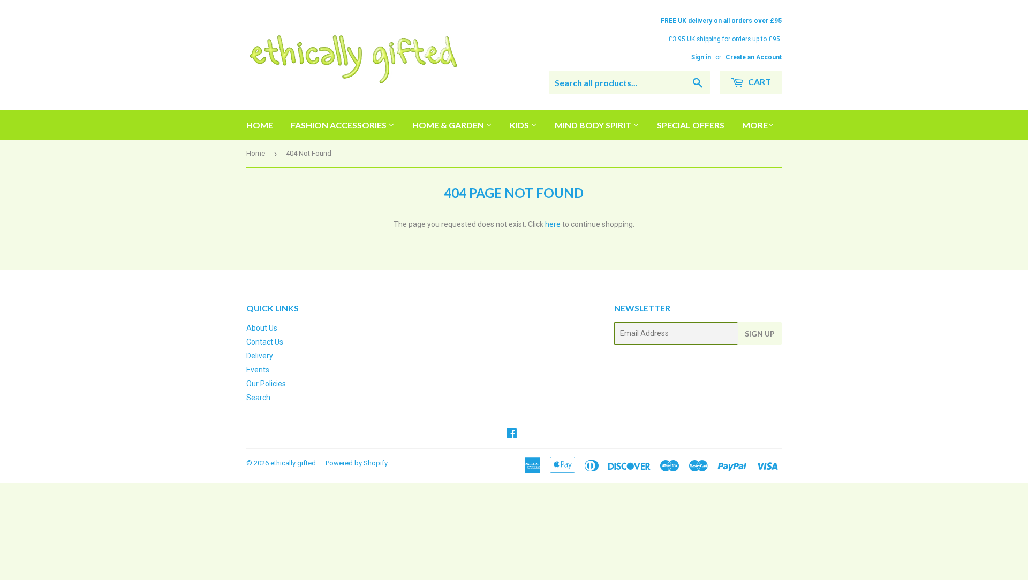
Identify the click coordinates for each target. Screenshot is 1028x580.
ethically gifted (293, 463)
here (553, 224)
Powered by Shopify (357, 463)
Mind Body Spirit (594, 125)
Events (257, 369)
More (755, 125)
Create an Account (753, 57)
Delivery (259, 356)
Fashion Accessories (339, 125)
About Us (261, 328)
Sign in (701, 57)
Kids (520, 125)
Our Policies (266, 383)
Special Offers (690, 125)
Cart (758, 82)
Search (258, 397)
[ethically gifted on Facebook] (511, 434)
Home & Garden (449, 125)
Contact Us (264, 342)
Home (259, 125)
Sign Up (760, 333)
